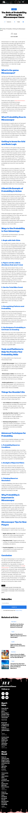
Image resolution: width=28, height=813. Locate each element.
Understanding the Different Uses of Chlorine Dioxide (17, 645)
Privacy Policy (18, 610)
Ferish (15, 34)
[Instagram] (6, 693)
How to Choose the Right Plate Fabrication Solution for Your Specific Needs (18, 656)
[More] (23, 21)
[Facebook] (3, 693)
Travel (12, 631)
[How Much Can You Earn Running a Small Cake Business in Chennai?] (5, 624)
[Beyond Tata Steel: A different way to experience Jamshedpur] (5, 634)
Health (12, 641)
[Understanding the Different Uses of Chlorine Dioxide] (5, 644)
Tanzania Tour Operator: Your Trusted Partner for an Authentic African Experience (18, 666)
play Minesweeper (20, 100)
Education (13, 621)
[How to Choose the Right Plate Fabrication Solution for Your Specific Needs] (5, 654)
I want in (14, 607)
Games (14, 9)
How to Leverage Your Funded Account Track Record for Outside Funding (5, 798)
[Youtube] (6, 697)
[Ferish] (12, 34)
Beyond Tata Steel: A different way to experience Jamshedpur (18, 635)
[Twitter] (3, 697)
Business (13, 651)
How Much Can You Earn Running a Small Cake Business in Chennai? (17, 625)
